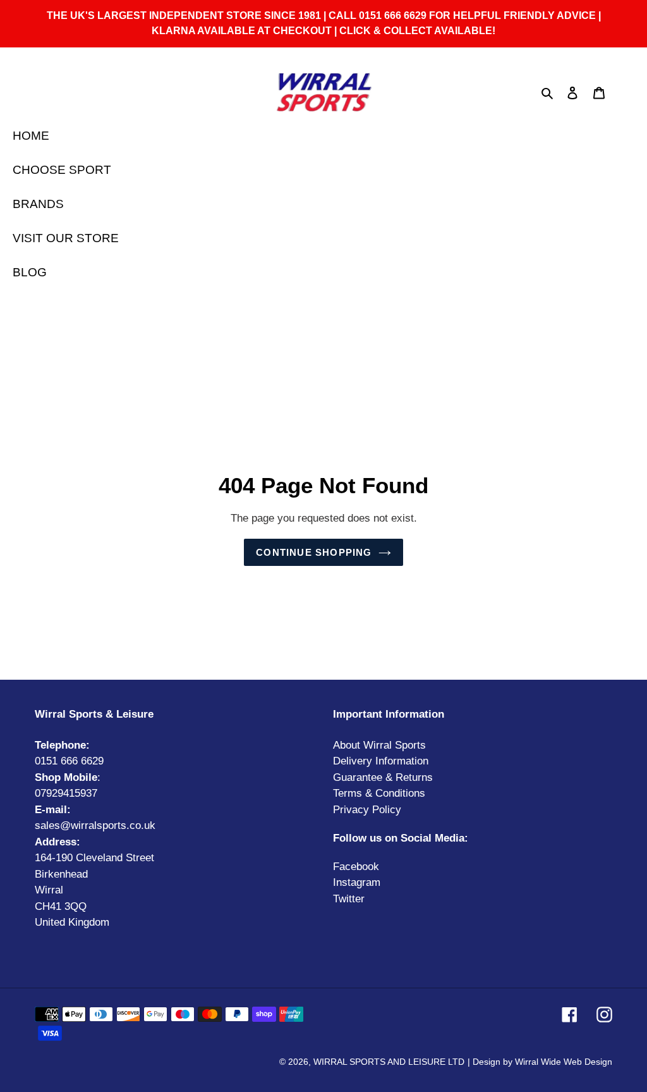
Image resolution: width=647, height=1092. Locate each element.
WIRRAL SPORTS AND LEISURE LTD (388, 1062)
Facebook (356, 867)
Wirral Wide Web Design (563, 1062)
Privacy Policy (367, 810)
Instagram (356, 882)
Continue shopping (314, 552)
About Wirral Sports (379, 745)
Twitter (349, 899)
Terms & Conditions (379, 793)
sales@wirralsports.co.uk (95, 825)
